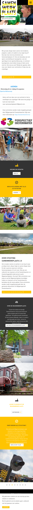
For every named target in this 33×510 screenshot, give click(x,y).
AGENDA (14, 85)
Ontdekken (16, 410)
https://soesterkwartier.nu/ (22, 114)
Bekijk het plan (16, 443)
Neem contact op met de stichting (12, 291)
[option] (5, 484)
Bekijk (16, 172)
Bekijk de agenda (7, 19)
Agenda (16, 191)
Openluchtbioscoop (6, 90)
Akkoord (6, 507)
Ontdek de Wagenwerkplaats (16, 323)
